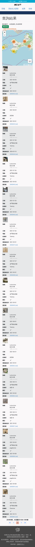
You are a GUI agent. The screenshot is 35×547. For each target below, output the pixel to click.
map (17, 48)
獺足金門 (17, 5)
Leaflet (25, 64)
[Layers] (30, 61)
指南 (30, 9)
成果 (23, 9)
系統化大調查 (13, 9)
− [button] (4, 35)
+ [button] (4, 32)
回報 (3, 9)
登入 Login (13, 1)
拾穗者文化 (20, 544)
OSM (31, 64)
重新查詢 (5, 26)
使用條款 (26, 541)
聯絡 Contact (23, 1)
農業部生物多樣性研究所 (14, 537)
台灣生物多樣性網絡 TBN (16, 535)
